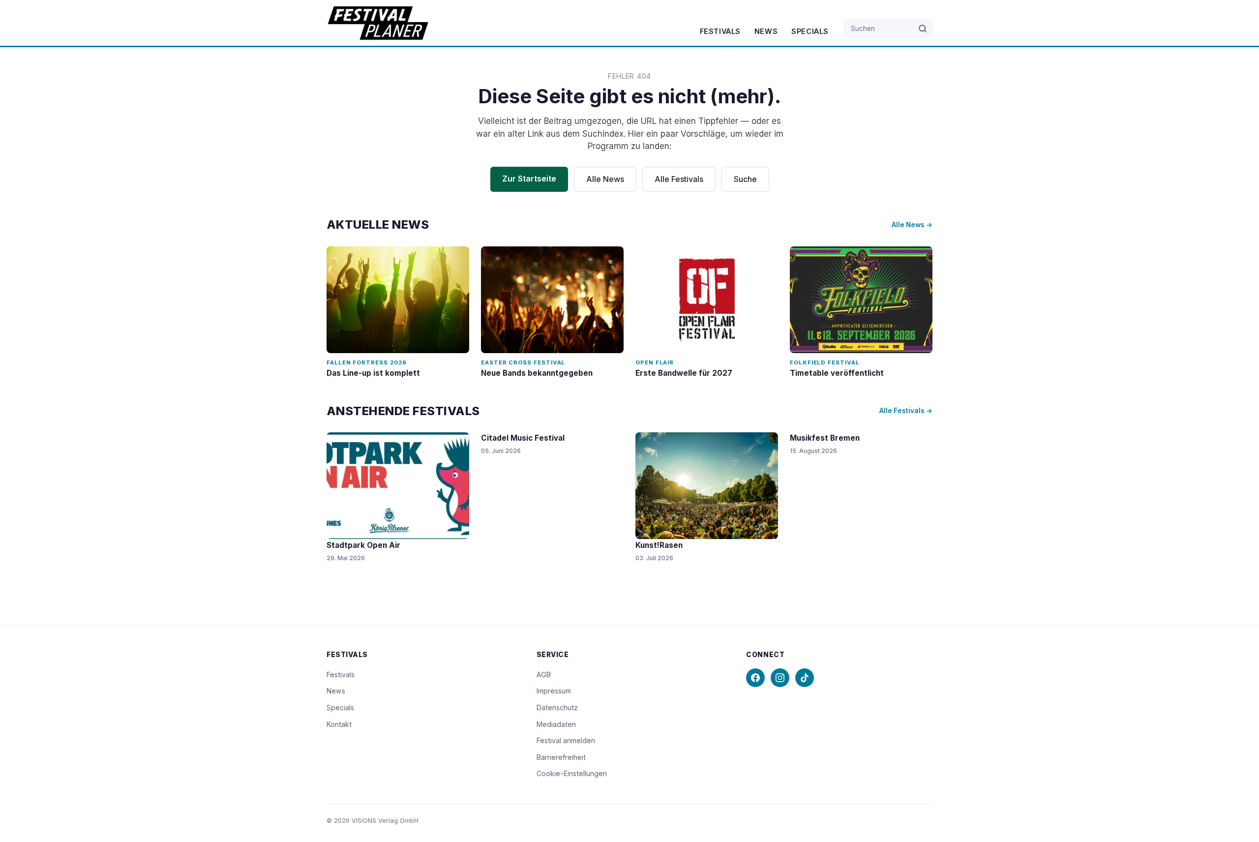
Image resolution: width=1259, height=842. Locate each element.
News (766, 31)
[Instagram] (780, 677)
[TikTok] (804, 677)
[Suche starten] (923, 28)
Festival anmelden (566, 740)
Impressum (554, 691)
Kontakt (339, 724)
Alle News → (912, 225)
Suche (745, 179)
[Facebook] (755, 677)
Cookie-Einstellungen (572, 773)
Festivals (720, 31)
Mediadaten (556, 724)
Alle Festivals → (905, 411)
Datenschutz (557, 707)
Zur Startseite (529, 178)
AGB (544, 674)
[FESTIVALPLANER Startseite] (378, 23)
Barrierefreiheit (561, 757)
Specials (810, 31)
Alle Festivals (679, 179)
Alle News (605, 179)
